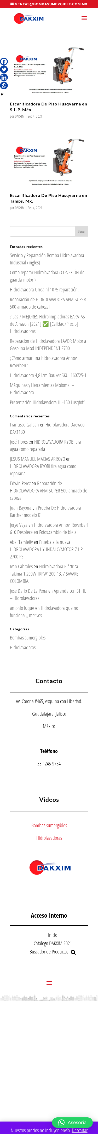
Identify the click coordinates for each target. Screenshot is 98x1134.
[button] (72, 1122)
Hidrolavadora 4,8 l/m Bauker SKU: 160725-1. (49, 375)
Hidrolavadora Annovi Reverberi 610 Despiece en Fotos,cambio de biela (49, 528)
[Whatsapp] (4, 85)
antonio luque (22, 607)
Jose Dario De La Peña (28, 590)
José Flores (19, 441)
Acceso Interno (49, 915)
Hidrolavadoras (23, 647)
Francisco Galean (24, 424)
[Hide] (2, 94)
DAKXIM (20, 116)
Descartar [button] (80, 1130)
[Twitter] (4, 69)
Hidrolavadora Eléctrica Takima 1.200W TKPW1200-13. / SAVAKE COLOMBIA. (44, 573)
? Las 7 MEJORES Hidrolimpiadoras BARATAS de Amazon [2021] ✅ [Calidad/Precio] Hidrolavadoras (47, 324)
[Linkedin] (4, 77)
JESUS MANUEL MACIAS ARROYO (37, 458)
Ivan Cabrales (21, 566)
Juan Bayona (20, 507)
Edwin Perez (20, 483)
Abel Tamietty (21, 541)
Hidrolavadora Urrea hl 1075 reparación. (44, 289)
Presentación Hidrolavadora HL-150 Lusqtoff (47, 402)
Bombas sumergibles (27, 637)
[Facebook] (4, 61)
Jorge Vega (18, 524)
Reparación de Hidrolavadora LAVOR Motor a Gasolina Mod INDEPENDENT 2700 (48, 344)
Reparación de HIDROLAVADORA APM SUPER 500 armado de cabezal (48, 303)
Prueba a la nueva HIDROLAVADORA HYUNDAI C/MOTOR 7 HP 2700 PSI (46, 549)
